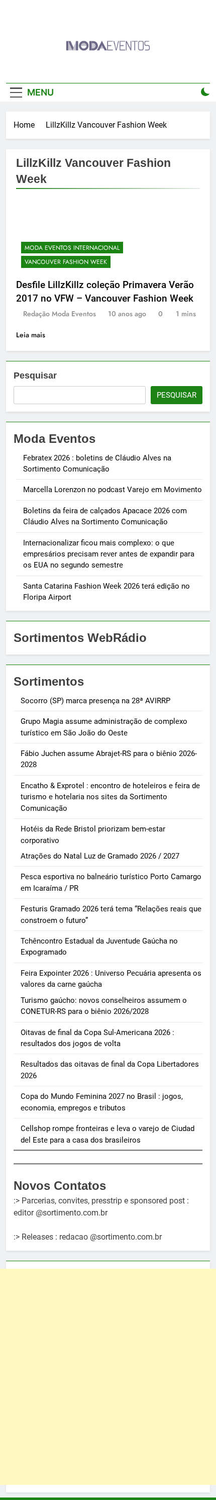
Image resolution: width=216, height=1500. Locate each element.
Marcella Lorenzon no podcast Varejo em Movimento (112, 489)
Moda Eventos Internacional (72, 247)
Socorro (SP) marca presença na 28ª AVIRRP (95, 700)
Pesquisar (35, 375)
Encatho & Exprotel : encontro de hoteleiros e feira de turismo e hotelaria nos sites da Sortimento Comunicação (110, 797)
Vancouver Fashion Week (66, 261)
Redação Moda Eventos (59, 314)
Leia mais (30, 335)
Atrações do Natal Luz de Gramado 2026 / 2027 (100, 856)
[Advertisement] (108, 1377)
